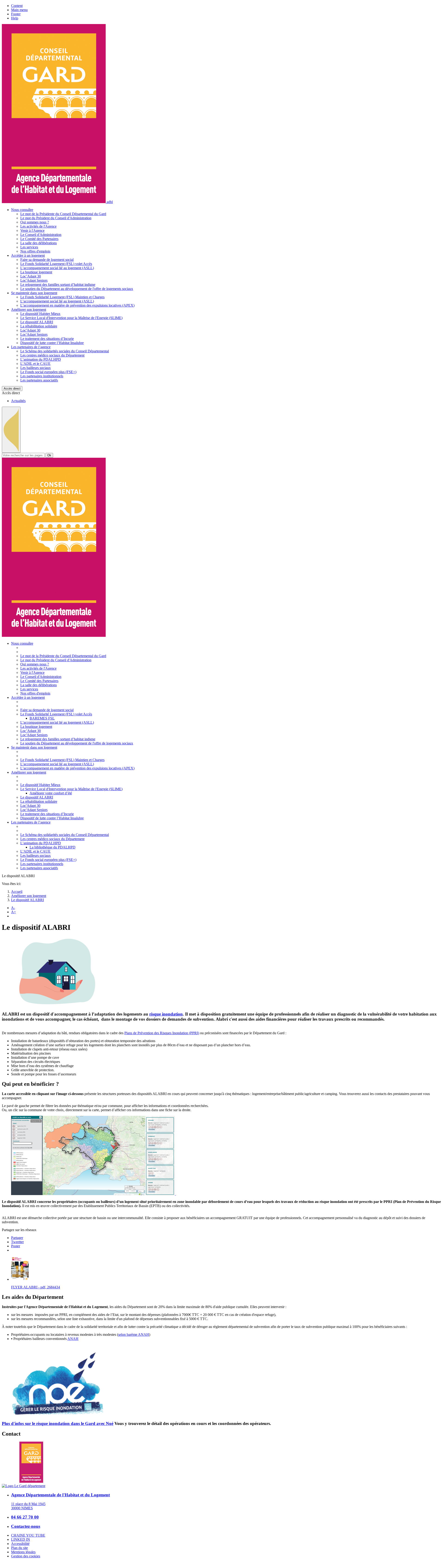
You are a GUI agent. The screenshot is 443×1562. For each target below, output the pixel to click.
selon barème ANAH (133, 1334)
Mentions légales (23, 1552)
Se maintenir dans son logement (34, 293)
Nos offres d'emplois (35, 251)
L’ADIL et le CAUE (35, 364)
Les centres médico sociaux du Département (52, 355)
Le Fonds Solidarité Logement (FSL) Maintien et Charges (62, 297)
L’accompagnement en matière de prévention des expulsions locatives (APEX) (77, 305)
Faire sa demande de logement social (47, 260)
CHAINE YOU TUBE (28, 1535)
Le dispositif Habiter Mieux (40, 314)
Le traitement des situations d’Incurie (47, 339)
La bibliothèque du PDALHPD (52, 847)
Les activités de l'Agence (38, 226)
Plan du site (19, 1548)
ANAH (72, 1339)
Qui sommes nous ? (34, 222)
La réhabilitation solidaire (38, 326)
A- (13, 908)
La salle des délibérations (38, 243)
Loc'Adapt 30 (30, 330)
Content (17, 6)
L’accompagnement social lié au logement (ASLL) (57, 268)
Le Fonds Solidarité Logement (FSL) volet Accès (56, 264)
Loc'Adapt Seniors (34, 280)
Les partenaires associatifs (39, 380)
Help (14, 18)
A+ (13, 912)
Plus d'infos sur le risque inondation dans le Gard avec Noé (57, 1423)
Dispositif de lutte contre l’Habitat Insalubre (52, 343)
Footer (16, 14)
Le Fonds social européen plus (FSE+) (48, 372)
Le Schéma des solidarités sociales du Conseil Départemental (64, 351)
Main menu (19, 10)
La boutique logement (36, 272)
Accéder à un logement (28, 255)
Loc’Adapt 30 (30, 276)
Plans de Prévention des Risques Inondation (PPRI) (161, 1033)
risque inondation (166, 1014)
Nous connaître (22, 210)
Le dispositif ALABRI (36, 322)
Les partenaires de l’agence (31, 347)
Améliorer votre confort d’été (51, 793)
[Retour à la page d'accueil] (54, 636)
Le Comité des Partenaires (39, 239)
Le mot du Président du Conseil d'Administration (55, 218)
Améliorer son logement (28, 309)
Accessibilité (20, 1544)
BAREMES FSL (42, 718)
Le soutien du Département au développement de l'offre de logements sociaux (76, 289)
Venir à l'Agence (32, 230)
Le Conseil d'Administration (40, 235)
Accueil (16, 892)
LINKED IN (20, 1539)
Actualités (18, 401)
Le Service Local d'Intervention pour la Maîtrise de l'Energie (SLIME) (71, 318)
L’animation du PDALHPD (40, 359)
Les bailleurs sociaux (35, 368)
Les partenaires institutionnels (41, 376)
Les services (29, 247)
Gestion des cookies (25, 1556)
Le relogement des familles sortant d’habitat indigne (57, 285)
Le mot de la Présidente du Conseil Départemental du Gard (63, 214)
